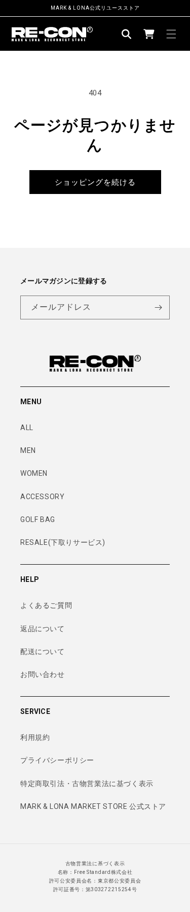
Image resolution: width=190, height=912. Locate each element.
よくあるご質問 (46, 605)
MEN (28, 450)
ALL (26, 428)
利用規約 (35, 737)
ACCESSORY (42, 497)
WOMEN (34, 473)
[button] (127, 34)
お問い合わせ (42, 674)
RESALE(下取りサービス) (62, 542)
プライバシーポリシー (57, 760)
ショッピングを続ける (95, 182)
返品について (42, 629)
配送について (42, 651)
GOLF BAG (37, 519)
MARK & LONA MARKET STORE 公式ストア (93, 806)
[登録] (158, 307)
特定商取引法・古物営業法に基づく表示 (87, 783)
